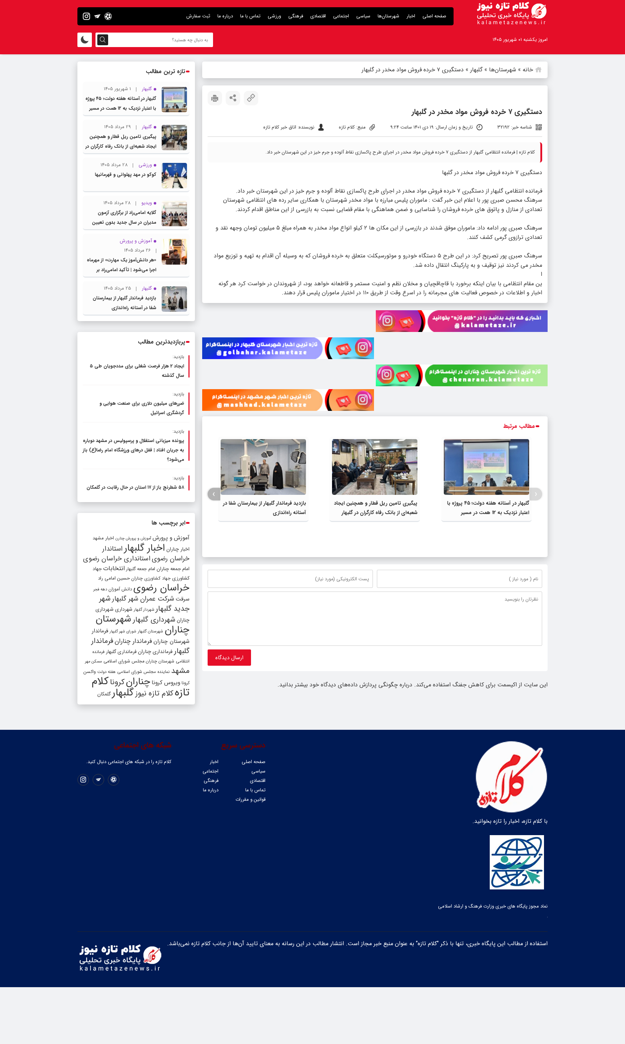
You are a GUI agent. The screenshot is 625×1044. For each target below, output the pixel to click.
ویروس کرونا (166, 682)
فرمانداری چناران (155, 652)
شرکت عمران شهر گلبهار (143, 599)
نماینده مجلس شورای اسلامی (143, 671)
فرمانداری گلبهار (121, 652)
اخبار (411, 16)
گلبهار (476, 69)
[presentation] (536, 494)
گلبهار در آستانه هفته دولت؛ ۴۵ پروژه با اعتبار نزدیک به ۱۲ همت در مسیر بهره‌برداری (488, 512)
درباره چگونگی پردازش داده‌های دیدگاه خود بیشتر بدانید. (344, 684)
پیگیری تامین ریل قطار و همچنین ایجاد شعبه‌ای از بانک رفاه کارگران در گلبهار (120, 146)
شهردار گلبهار (144, 609)
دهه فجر (100, 589)
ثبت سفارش (198, 16)
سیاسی (363, 16)
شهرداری (123, 609)
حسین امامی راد (114, 578)
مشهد (180, 671)
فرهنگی (295, 16)
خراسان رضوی (161, 587)
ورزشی (274, 16)
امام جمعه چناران (173, 569)
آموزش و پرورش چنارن (133, 538)
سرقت (182, 599)
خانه (528, 69)
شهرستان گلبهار (150, 631)
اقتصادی (318, 16)
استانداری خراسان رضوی (116, 558)
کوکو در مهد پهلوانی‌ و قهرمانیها (125, 174)
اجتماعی (341, 16)
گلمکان (104, 694)
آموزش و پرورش (171, 537)
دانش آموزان (120, 589)
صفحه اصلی (434, 16)
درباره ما (225, 16)
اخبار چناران (178, 549)
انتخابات (114, 568)
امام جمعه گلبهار (140, 569)
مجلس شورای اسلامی (123, 661)
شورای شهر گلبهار (123, 631)
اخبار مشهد (103, 538)
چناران (138, 681)
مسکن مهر (93, 661)
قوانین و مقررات (250, 799)
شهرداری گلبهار (154, 619)
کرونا (117, 682)
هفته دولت (106, 672)
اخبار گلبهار (144, 548)
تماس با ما (250, 16)
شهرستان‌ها (388, 16)
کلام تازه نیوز (154, 693)
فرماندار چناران (133, 641)
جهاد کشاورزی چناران (151, 578)
